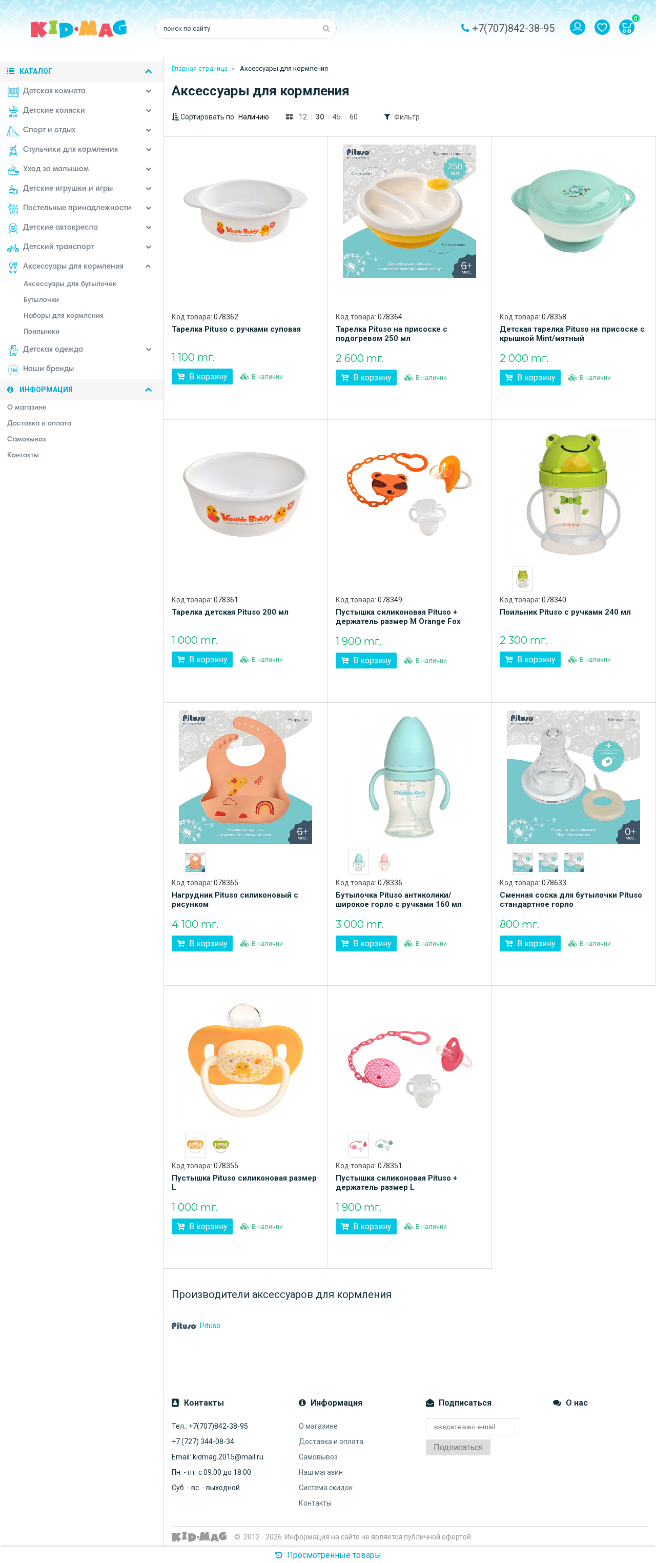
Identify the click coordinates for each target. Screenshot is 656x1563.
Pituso (210, 1326)
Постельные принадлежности (77, 208)
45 (337, 117)
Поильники (41, 332)
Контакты (315, 1503)
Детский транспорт (58, 247)
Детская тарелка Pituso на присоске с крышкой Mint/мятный (572, 333)
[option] (522, 579)
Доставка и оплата (331, 1441)
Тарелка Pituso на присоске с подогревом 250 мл (391, 333)
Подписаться (458, 1447)
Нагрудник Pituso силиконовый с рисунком (235, 899)
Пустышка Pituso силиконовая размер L (244, 1182)
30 (320, 117)
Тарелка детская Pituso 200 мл (230, 612)
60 (354, 117)
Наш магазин (321, 1472)
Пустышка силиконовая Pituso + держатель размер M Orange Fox (398, 616)
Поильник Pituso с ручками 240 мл (565, 612)
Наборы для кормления (64, 316)
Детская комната (54, 91)
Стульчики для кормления (70, 150)
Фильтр (407, 117)
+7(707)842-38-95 (513, 28)
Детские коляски (54, 111)
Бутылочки (41, 300)
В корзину (207, 376)
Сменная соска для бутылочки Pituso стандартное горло (571, 899)
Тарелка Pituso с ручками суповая (236, 329)
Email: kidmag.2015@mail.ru (217, 1457)
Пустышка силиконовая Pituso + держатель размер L (396, 1182)
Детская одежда (53, 350)
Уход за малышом (56, 169)
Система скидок (326, 1488)
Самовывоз (318, 1457)
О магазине (318, 1426)
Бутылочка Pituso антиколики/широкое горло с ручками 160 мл (399, 899)
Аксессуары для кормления (73, 267)
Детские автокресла (60, 228)
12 (303, 117)
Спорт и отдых (49, 130)
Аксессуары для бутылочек (70, 284)
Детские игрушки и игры (68, 189)
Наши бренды (48, 369)
